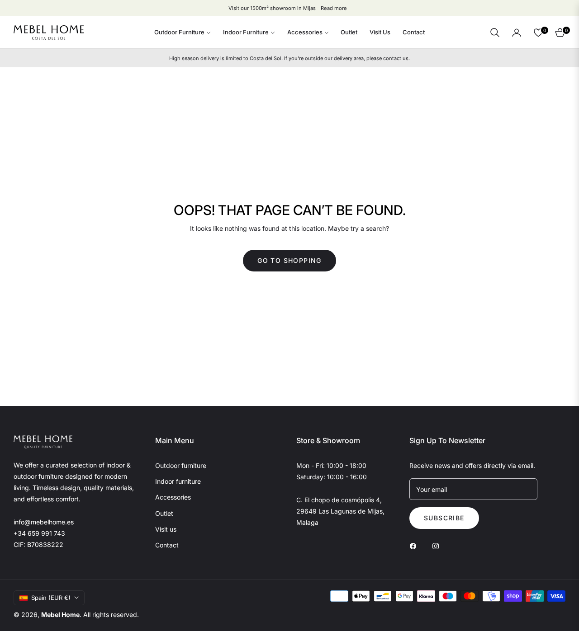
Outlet (164, 513)
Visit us (165, 529)
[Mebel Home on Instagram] (438, 545)
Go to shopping (289, 260)
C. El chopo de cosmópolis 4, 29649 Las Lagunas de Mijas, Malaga (340, 511)
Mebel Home (60, 614)
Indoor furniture (178, 481)
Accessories (173, 497)
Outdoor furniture (180, 465)
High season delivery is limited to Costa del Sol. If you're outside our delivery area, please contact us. (289, 58)
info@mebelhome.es (44, 522)
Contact (167, 545)
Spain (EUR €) (51, 597)
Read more (334, 8)
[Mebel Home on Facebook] (415, 545)
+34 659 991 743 (39, 533)
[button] (495, 32)
